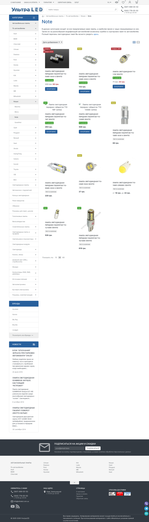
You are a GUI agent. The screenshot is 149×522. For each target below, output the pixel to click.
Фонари (15, 267)
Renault (16, 138)
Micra (17, 112)
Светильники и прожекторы (22, 239)
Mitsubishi (17, 96)
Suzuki (16, 164)
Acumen (15, 309)
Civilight (15, 330)
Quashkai (18, 122)
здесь (95, 34)
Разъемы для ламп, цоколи (22, 211)
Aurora (14, 314)
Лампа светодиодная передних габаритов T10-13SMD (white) (89, 116)
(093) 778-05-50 (131, 10)
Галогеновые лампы (19, 216)
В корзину (51, 89)
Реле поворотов (18, 201)
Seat (15, 143)
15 (56, 257)
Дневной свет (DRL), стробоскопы (20, 261)
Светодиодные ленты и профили (21, 233)
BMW (15, 39)
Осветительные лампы (21, 227)
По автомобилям (72, 16)
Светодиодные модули (21, 244)
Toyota (16, 169)
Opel (15, 128)
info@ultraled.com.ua (21, 501)
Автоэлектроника (19, 284)
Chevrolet (17, 44)
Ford (15, 60)
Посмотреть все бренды (21, 335)
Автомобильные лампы (55, 16)
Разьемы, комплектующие (22, 295)
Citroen (16, 49)
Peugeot (17, 133)
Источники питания (19, 279)
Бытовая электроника (20, 290)
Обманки (15, 206)
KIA (15, 75)
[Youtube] (13, 506)
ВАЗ (15, 180)
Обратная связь (64, 2)
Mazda (16, 86)
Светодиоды (17, 249)
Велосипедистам (18, 221)
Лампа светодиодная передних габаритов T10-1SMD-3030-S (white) (123, 132)
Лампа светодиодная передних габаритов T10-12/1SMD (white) (56, 225)
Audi (15, 34)
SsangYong (18, 154)
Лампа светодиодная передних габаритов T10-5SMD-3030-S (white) (56, 73)
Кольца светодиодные (20, 195)
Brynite (14, 325)
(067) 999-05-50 (131, 7)
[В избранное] (69, 48)
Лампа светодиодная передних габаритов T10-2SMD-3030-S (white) (89, 76)
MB (15, 91)
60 (63, 257)
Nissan (83, 16)
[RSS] (18, 506)
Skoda (16, 148)
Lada (15, 80)
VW (15, 174)
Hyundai (16, 70)
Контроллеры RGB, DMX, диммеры (21, 273)
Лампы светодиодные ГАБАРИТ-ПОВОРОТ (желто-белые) (23, 410)
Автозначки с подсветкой (22, 190)
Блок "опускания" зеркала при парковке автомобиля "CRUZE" (23, 353)
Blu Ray (15, 319)
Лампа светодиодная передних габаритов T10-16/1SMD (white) (89, 238)
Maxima (17, 107)
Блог (77, 2)
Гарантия (48, 2)
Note (16, 117)
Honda (16, 65)
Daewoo (16, 54)
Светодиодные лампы (20, 185)
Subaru (16, 159)
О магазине (16, 2)
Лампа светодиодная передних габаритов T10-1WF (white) (56, 116)
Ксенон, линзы (17, 254)
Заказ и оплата (30, 2)
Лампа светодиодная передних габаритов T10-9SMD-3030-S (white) (56, 185)
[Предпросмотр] (57, 58)
